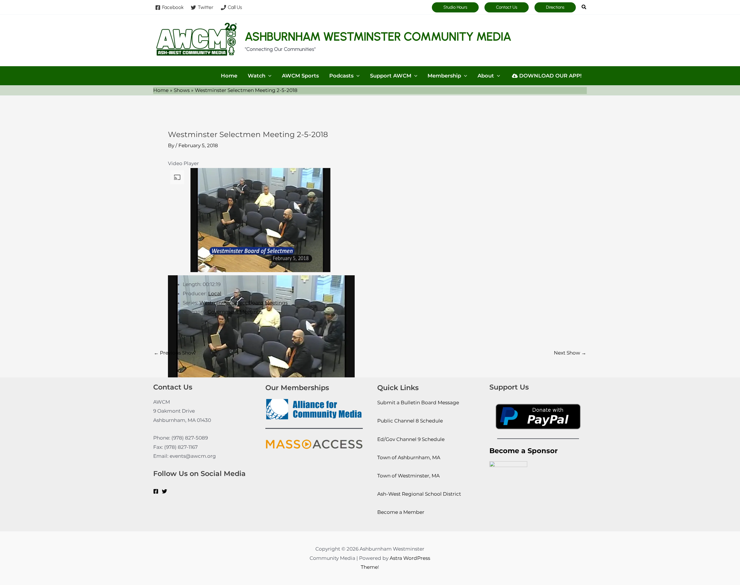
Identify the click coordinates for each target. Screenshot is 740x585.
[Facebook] (155, 491)
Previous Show (175, 352)
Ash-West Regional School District (419, 494)
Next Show (570, 352)
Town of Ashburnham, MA (408, 457)
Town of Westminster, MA (408, 476)
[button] (455, 7)
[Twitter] (164, 491)
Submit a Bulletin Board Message (418, 402)
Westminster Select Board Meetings (243, 303)
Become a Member (400, 512)
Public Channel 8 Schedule (410, 421)
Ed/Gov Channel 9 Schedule (411, 439)
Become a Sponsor (523, 450)
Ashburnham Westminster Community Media (378, 36)
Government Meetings (235, 312)
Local (214, 293)
